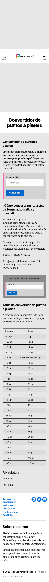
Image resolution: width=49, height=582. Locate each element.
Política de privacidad (9, 507)
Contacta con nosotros (10, 513)
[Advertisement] (24, 24)
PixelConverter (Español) (23, 572)
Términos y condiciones (9, 500)
